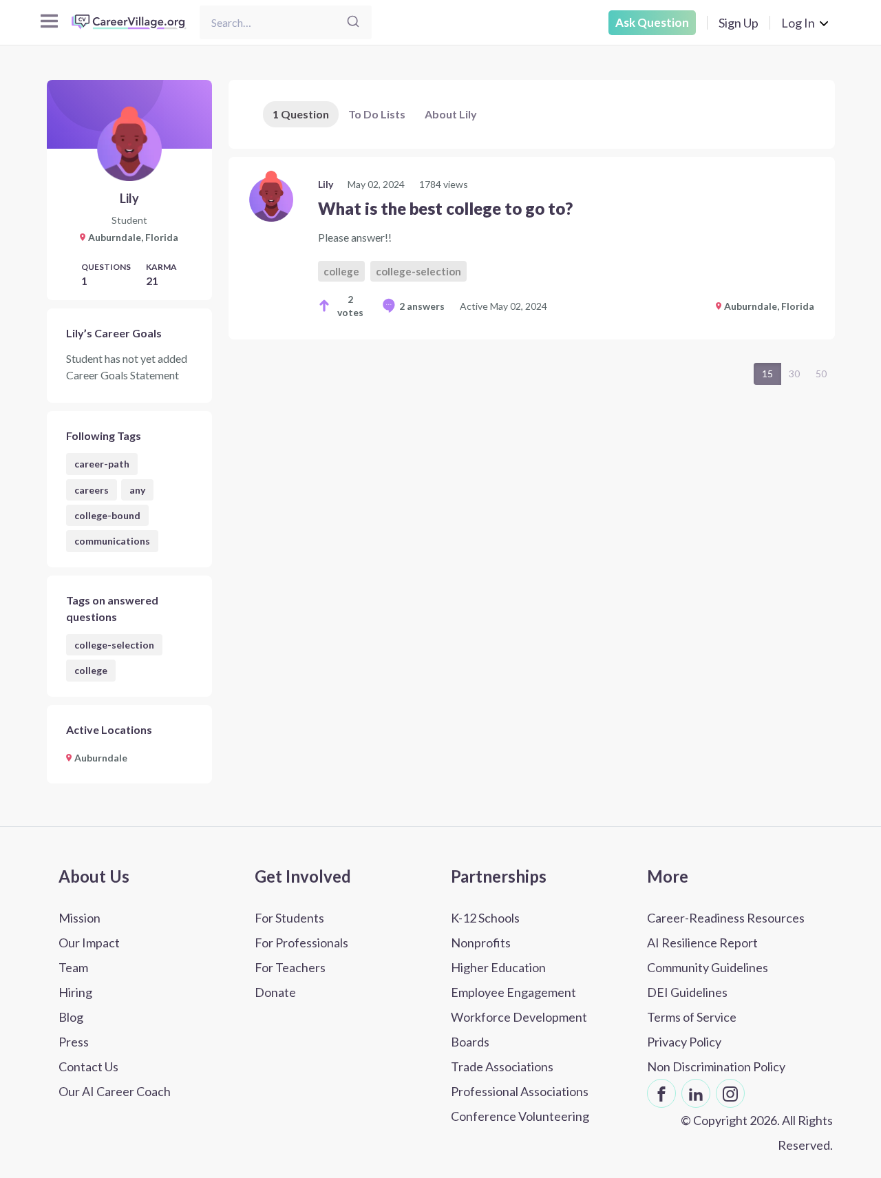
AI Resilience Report (702, 942)
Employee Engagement (513, 992)
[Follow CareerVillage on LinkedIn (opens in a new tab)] (695, 1093)
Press (74, 1041)
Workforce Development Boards (519, 1029)
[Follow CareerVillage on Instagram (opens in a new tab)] (730, 1093)
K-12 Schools (485, 917)
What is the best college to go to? (445, 208)
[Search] (353, 22)
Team (73, 967)
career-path (101, 464)
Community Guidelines (707, 967)
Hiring (75, 992)
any (137, 490)
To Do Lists (376, 113)
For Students (289, 917)
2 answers (422, 306)
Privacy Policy (684, 1041)
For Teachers (290, 967)
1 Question (301, 113)
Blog (71, 1016)
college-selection (114, 645)
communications (112, 541)
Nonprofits (481, 942)
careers (91, 490)
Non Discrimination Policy (716, 1066)
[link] (532, 248)
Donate (275, 992)
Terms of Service (691, 1016)
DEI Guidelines (687, 992)
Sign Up (738, 22)
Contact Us (88, 1066)
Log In (798, 22)
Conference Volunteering (520, 1116)
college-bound (107, 515)
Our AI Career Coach (115, 1091)
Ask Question (652, 22)
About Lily (451, 113)
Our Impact (89, 942)
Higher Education (498, 967)
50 (821, 373)
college (90, 670)
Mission (79, 917)
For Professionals (301, 942)
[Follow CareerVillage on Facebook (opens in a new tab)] (661, 1093)
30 (794, 373)
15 (767, 373)
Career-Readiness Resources (726, 917)
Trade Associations (502, 1066)
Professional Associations (519, 1091)
